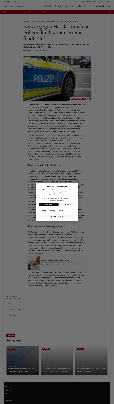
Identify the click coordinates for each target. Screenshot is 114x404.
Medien (61, 210)
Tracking (43, 210)
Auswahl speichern (57, 216)
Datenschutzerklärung (57, 200)
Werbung (52, 210)
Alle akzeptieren (48, 204)
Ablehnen (67, 204)
